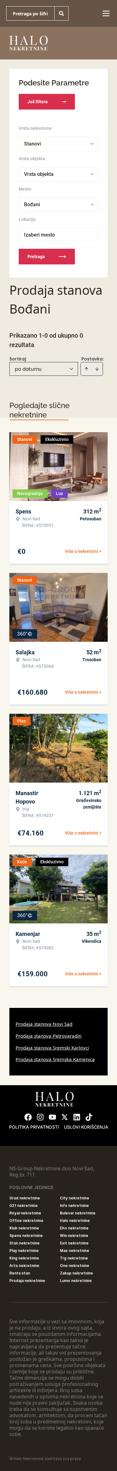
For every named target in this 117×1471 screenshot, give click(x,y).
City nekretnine (74, 1198)
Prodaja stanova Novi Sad (44, 1024)
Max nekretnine (74, 1250)
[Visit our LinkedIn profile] (76, 1117)
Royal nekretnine (25, 1213)
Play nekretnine (24, 1250)
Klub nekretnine (24, 1228)
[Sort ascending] (86, 369)
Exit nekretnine (74, 1243)
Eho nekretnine (74, 1228)
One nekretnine (74, 1265)
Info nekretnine (74, 1205)
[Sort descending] (97, 369)
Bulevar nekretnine (77, 1213)
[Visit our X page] (64, 1117)
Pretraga (36, 256)
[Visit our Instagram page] (40, 1117)
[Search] (61, 13)
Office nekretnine (26, 1220)
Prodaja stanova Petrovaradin (48, 1036)
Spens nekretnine (26, 1235)
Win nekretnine (74, 1235)
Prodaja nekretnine (27, 1280)
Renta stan (19, 1273)
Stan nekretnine (24, 1243)
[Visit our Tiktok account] (89, 1117)
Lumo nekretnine (76, 1280)
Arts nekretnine (24, 1265)
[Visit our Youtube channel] (52, 1117)
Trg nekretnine (74, 1258)
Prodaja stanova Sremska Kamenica (55, 1059)
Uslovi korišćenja (86, 1127)
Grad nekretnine (24, 1198)
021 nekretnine (23, 1205)
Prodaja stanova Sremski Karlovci (52, 1048)
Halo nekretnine (75, 1220)
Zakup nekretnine (76, 1273)
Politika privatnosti (34, 1127)
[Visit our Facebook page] (28, 1117)
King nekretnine (24, 1258)
